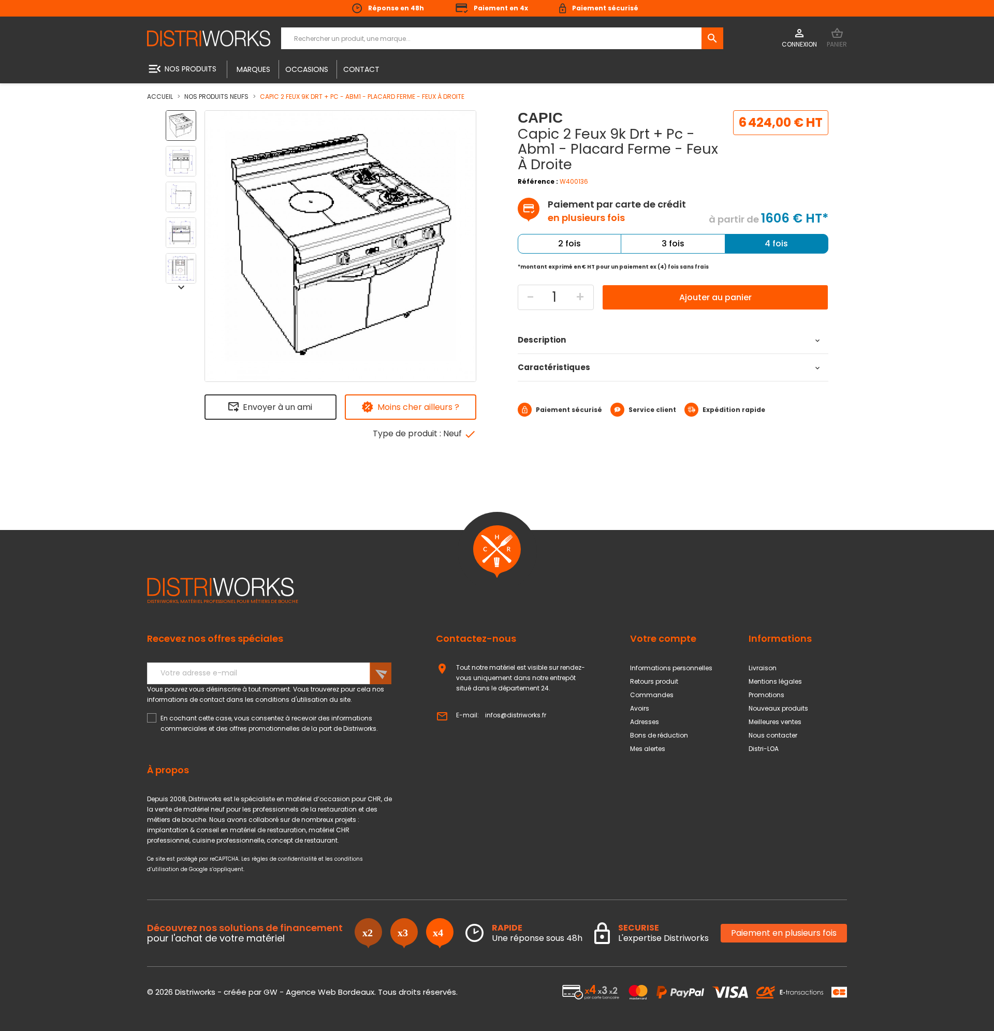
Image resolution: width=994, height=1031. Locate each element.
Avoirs (639, 708)
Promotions (766, 694)
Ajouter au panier (715, 297)
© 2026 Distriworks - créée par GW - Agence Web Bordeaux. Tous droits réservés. (302, 991)
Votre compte (663, 638)
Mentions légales (775, 681)
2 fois (569, 243)
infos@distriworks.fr (515, 715)
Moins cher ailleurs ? (418, 407)
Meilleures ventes (775, 721)
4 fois (776, 243)
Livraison (763, 668)
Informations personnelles (671, 668)
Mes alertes (647, 748)
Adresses (644, 721)
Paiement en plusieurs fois (784, 933)
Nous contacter (773, 735)
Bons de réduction (659, 735)
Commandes (652, 694)
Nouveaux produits (778, 708)
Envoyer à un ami (277, 407)
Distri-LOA (764, 748)
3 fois (673, 243)
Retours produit (654, 681)
